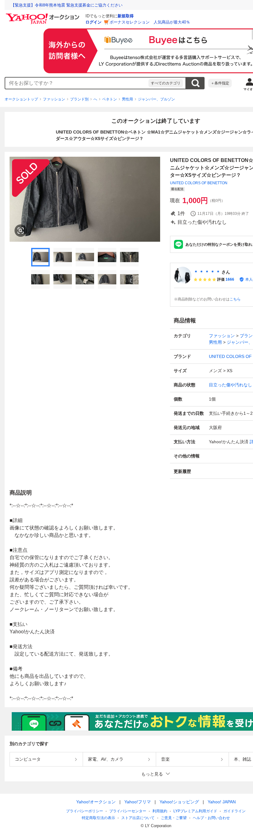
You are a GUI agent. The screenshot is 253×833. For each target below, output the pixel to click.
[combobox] (77, 83)
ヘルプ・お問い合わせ (211, 818)
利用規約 (159, 811)
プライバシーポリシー (84, 811)
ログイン (93, 22)
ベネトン (109, 99)
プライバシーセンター (127, 811)
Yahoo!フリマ (137, 801)
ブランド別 (79, 99)
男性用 (127, 99)
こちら (235, 299)
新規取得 (126, 16)
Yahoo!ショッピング (179, 801)
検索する (195, 83)
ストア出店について (138, 818)
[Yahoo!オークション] (43, 15)
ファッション (54, 99)
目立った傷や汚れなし (230, 384)
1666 (230, 279)
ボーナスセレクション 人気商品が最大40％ (150, 22)
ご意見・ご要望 (174, 818)
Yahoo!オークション (96, 801)
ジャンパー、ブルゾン (156, 99)
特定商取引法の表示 (98, 818)
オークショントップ (21, 99)
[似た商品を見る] (21, 230)
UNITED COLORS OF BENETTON (198, 183)
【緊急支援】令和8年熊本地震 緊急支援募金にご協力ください (66, 5)
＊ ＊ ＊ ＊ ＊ (207, 272)
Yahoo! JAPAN (222, 801)
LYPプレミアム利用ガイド (195, 811)
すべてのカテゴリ (165, 83)
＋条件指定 (220, 83)
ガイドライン (234, 811)
